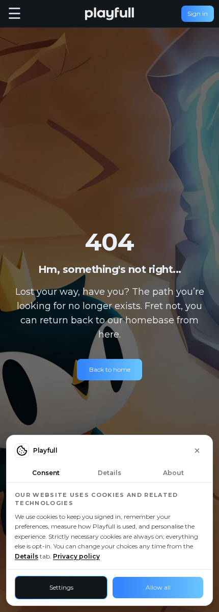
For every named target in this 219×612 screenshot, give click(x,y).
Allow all (158, 587)
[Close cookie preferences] (197, 450)
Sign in (197, 13)
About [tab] (173, 473)
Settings (61, 587)
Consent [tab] (46, 473)
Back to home (109, 369)
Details (26, 556)
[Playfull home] (109, 14)
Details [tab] (109, 473)
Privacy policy (76, 556)
